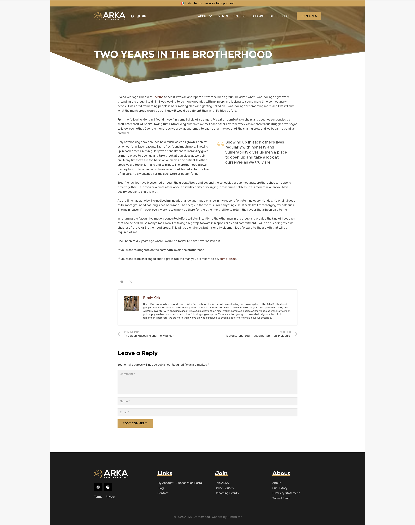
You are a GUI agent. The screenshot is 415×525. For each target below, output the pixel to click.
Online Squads (224, 488)
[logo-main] (109, 16)
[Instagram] (138, 16)
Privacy (111, 496)
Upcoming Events (227, 493)
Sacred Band (281, 498)
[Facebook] (132, 16)
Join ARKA (222, 483)
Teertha (158, 97)
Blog (160, 488)
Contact (163, 493)
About (276, 483)
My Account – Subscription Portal (179, 483)
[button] (210, 16)
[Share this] (122, 282)
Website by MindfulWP (227, 517)
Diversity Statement (286, 493)
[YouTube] (144, 16)
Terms (98, 496)
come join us (227, 259)
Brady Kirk (151, 298)
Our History (279, 488)
